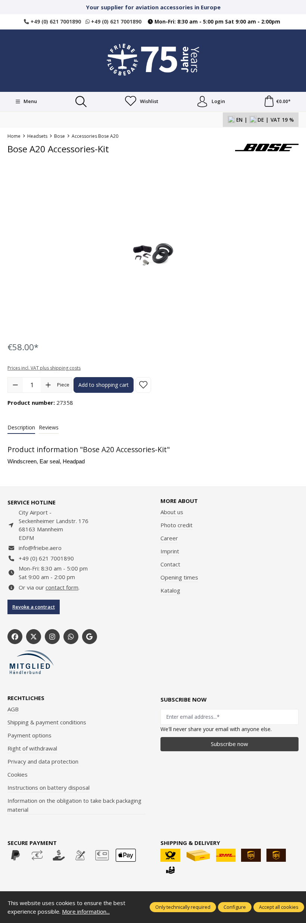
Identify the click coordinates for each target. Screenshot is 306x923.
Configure (235, 907)
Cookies (17, 774)
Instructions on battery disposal (48, 787)
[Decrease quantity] (15, 384)
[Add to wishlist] (143, 384)
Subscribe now (229, 744)
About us (171, 512)
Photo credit (176, 525)
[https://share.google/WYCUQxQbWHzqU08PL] (89, 636)
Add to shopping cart (103, 384)
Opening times (179, 577)
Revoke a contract (33, 606)
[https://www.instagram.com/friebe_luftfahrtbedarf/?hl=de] (52, 636)
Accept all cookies (279, 907)
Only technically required (182, 907)
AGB (13, 709)
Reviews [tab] (49, 427)
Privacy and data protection (42, 761)
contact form (62, 587)
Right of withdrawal (32, 748)
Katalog (170, 590)
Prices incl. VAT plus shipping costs (44, 368)
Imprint (169, 551)
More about (179, 501)
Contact (170, 564)
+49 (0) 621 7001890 (55, 21)
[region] (153, 253)
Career (169, 538)
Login (218, 101)
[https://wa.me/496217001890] (70, 636)
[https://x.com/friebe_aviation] (33, 636)
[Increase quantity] (48, 384)
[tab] (21, 428)
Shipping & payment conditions (46, 722)
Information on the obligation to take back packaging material (74, 805)
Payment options (29, 735)
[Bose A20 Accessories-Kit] (152, 253)
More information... (86, 911)
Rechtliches (25, 698)
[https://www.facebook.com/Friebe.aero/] (14, 636)
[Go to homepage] (153, 60)
